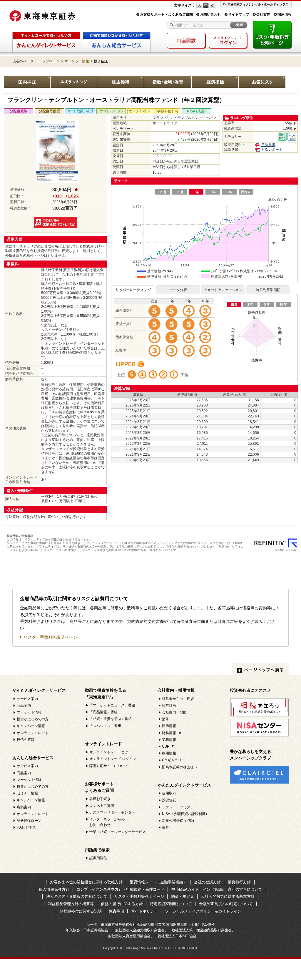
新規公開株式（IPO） (179, 821)
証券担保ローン (29, 821)
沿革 (165, 719)
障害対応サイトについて (108, 766)
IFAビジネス (26, 827)
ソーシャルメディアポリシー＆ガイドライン (203, 911)
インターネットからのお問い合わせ (107, 822)
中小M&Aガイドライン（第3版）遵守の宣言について (216, 889)
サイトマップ (238, 14)
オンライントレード (33, 733)
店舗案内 (24, 807)
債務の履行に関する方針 (122, 904)
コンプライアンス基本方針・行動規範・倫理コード (120, 889)
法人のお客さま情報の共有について (76, 896)
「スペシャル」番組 (105, 726)
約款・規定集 (182, 896)
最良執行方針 (239, 882)
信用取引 (169, 793)
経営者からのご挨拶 (178, 699)
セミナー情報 (27, 793)
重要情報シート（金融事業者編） (158, 882)
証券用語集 (98, 858)
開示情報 (169, 726)
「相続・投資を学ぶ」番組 (110, 719)
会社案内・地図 (174, 712)
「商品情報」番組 (103, 712)
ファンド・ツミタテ (178, 807)
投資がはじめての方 (33, 719)
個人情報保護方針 (54, 889)
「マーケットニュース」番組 (112, 705)
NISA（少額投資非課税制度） (185, 814)
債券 (165, 827)
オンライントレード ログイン (112, 759)
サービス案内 (27, 699)
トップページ (49, 61)
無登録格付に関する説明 (81, 911)
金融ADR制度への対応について (226, 904)
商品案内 (24, 706)
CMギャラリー (173, 760)
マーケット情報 (76, 61)
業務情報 (169, 740)
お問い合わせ (210, 14)
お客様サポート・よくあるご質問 (166, 14)
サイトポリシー (144, 911)
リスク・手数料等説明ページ (50, 637)
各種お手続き (100, 799)
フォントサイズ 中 (206, 5)
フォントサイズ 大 (199, 5)
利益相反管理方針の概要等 (71, 904)
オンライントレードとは (108, 752)
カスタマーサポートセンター (112, 812)
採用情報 (284, 14)
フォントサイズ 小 (212, 5)
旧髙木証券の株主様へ (179, 767)
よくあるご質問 (101, 806)
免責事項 (116, 911)
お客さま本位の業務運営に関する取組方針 (86, 882)
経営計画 (169, 706)
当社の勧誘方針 (207, 882)
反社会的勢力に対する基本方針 (228, 896)
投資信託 (169, 800)
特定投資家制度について (171, 904)
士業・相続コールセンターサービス (117, 832)
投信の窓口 (25, 740)
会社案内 (263, 14)
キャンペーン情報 (31, 726)
